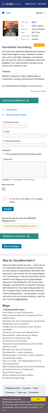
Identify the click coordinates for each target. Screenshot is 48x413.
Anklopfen (6, 150)
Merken (40, 13)
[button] (10, 28)
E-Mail (5, 132)
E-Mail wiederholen (11, 141)
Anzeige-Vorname (10, 122)
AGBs (27, 199)
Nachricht (7, 159)
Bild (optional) (8, 184)
